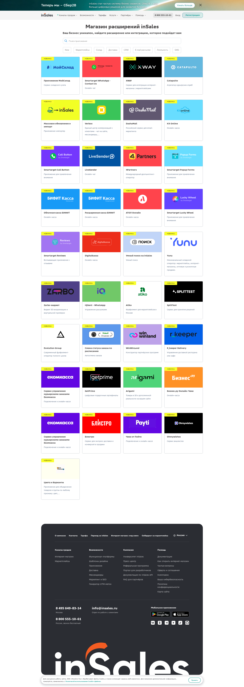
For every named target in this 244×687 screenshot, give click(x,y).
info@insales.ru (104, 608)
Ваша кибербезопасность (170, 579)
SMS (177, 50)
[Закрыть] (200, 5)
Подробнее (60, 85)
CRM (126, 50)
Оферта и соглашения (168, 570)
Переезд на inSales (99, 536)
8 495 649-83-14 (68, 608)
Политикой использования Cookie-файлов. (83, 681)
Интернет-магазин (64, 556)
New (67, 50)
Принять (194, 680)
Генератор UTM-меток (100, 584)
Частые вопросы (165, 565)
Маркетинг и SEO (97, 579)
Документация (164, 556)
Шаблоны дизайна (98, 561)
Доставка (113, 50)
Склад (99, 50)
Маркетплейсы (62, 561)
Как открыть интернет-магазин (173, 561)
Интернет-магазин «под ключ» (125, 536)
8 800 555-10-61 (163, 15)
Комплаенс (163, 575)
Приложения (95, 565)
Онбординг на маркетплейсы (155, 536)
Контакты (73, 536)
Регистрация (193, 15)
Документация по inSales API (138, 575)
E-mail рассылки (142, 50)
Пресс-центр (129, 561)
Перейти (142, 170)
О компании (60, 536)
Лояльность (162, 50)
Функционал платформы (101, 556)
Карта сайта (163, 591)
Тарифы (102, 15)
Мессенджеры (96, 575)
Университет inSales (133, 556)
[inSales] (47, 15)
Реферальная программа (136, 565)
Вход (177, 15)
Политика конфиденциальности (168, 585)
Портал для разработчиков (137, 570)
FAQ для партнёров (133, 579)
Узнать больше (184, 5)
